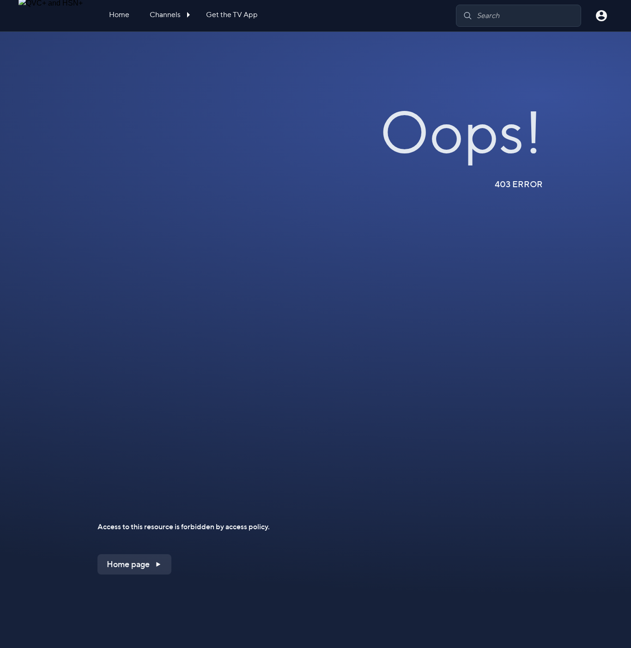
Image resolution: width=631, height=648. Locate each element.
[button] (134, 564)
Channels (166, 14)
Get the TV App (232, 14)
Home (119, 14)
